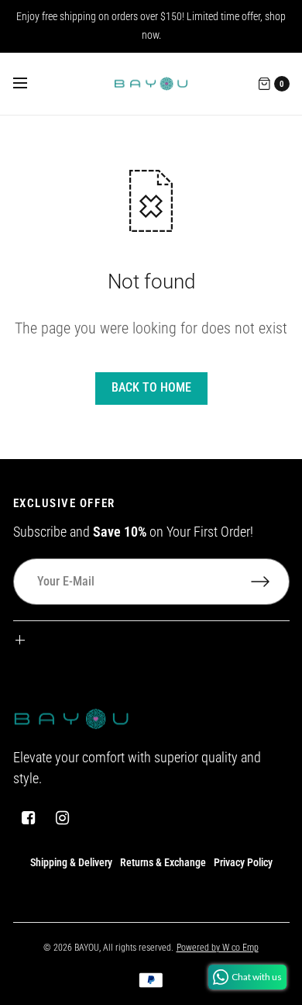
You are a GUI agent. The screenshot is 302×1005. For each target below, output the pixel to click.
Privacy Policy (243, 862)
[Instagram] (62, 818)
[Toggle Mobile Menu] (30, 84)
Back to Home (151, 387)
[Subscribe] (270, 581)
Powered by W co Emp (218, 947)
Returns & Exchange (163, 862)
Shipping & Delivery (71, 862)
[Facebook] (28, 818)
